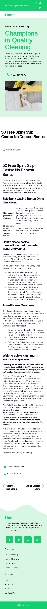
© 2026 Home (23, 605)
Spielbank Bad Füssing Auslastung (17, 453)
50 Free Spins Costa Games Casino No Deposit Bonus (23, 406)
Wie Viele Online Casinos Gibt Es (17, 405)
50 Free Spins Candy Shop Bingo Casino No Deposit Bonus (21, 267)
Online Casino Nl (10, 266)
